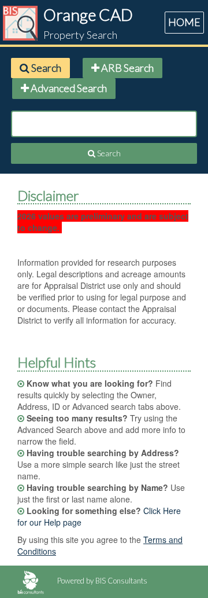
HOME (184, 22)
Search (45, 67)
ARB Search (126, 67)
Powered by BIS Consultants (101, 580)
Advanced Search (68, 88)
